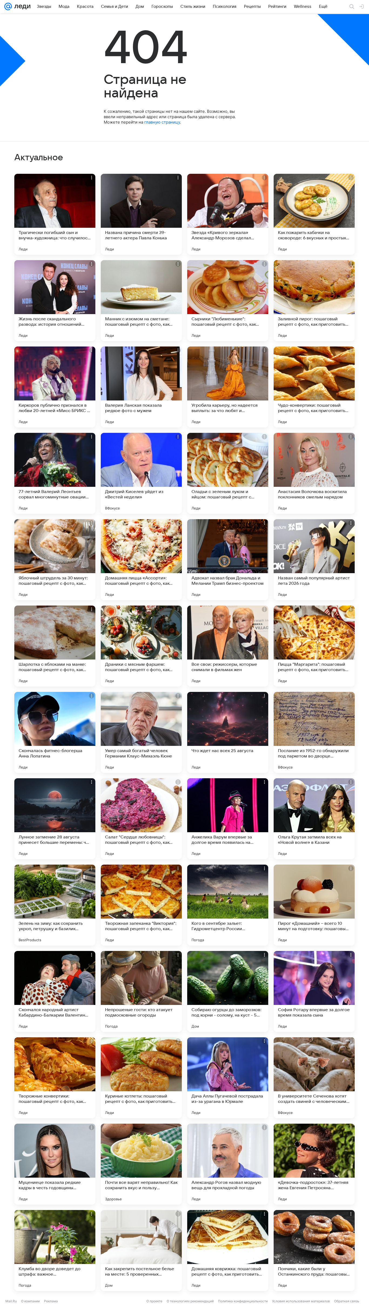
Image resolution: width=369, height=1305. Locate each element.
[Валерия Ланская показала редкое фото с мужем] (141, 386)
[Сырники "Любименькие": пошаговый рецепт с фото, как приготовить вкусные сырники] (227, 300)
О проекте (154, 1301)
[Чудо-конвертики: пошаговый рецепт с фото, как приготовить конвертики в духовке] (314, 386)
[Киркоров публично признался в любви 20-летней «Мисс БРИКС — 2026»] (54, 386)
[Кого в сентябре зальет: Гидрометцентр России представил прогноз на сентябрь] (227, 905)
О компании (30, 1301)
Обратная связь (346, 1301)
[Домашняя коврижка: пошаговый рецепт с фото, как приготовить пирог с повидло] (227, 1250)
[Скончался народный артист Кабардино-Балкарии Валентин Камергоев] (54, 991)
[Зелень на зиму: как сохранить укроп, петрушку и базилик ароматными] (54, 905)
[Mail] (8, 6)
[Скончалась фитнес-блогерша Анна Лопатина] (54, 732)
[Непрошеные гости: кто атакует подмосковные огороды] (141, 991)
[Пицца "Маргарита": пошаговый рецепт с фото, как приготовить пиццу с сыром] (314, 646)
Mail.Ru (11, 1301)
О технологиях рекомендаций (190, 1301)
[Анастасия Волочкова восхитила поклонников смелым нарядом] (314, 473)
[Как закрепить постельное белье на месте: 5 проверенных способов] (141, 1250)
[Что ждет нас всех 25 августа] (227, 732)
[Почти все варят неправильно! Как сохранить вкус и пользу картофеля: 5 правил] (141, 1164)
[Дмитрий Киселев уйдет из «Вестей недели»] (141, 473)
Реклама (51, 1301)
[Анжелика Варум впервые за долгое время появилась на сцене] (227, 818)
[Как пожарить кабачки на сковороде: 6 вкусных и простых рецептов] (314, 214)
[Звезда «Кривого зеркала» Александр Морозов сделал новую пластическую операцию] (227, 214)
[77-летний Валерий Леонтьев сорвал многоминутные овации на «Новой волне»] (54, 473)
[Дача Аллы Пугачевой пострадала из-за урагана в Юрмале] (227, 1077)
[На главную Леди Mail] (21, 6)
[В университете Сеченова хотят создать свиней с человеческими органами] (314, 1077)
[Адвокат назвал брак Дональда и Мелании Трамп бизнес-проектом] (227, 559)
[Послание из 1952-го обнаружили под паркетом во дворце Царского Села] (314, 732)
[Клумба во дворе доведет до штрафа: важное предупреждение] (54, 1250)
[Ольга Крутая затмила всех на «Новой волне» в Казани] (314, 818)
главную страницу (162, 122)
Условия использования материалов (301, 1301)
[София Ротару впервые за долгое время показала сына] (314, 991)
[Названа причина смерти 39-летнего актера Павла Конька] (141, 214)
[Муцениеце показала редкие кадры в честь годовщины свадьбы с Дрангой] (54, 1164)
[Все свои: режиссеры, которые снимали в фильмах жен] (227, 646)
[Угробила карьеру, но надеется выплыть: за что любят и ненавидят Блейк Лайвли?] (227, 386)
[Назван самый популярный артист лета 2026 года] (314, 559)
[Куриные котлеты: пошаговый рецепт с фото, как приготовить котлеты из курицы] (141, 1077)
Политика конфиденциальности (243, 1301)
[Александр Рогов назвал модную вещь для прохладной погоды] (227, 1164)
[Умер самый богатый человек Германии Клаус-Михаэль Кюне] (141, 732)
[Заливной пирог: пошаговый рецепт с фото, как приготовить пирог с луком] (314, 300)
